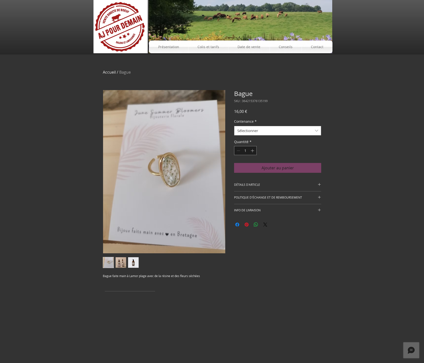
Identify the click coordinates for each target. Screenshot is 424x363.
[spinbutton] (245, 150)
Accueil (109, 72)
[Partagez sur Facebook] (237, 225)
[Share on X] (265, 225)
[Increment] (253, 150)
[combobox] (277, 130)
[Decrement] (238, 150)
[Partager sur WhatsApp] (256, 225)
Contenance (245, 121)
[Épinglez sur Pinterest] (247, 225)
